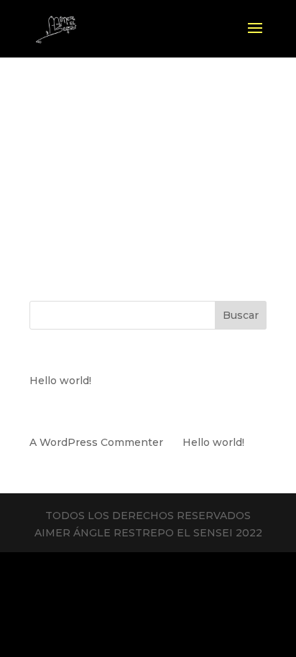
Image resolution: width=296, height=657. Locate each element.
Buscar (241, 315)
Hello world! (60, 380)
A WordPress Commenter (96, 442)
